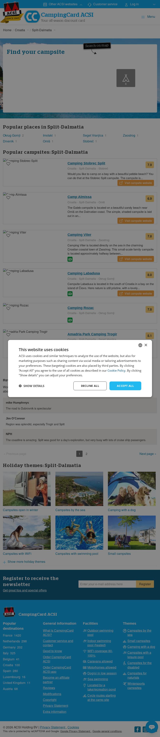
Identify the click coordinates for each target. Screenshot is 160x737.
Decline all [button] (90, 386)
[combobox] (140, 345)
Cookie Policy (116, 370)
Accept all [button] (125, 386)
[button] (31, 386)
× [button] (145, 345)
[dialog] (80, 368)
